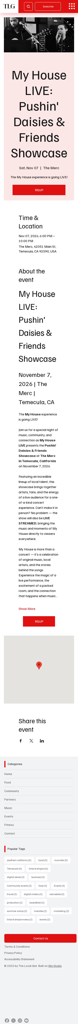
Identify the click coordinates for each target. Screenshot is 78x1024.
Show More (27, 608)
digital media (34, 894)
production (16, 902)
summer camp (18, 911)
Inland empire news (21, 919)
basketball (38, 902)
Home (8, 774)
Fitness (9, 824)
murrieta (62, 860)
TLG (9, 6)
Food (7, 782)
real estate (58, 894)
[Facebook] (7, 1020)
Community (11, 791)
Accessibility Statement (19, 959)
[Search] (28, 6)
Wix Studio (55, 966)
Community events (20, 885)
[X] (13, 1020)
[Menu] (72, 6)
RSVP (39, 190)
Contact (9, 833)
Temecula (15, 868)
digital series (17, 877)
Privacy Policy (13, 953)
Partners (10, 799)
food (44, 885)
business (39, 877)
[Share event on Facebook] (21, 741)
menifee (41, 911)
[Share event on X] (31, 741)
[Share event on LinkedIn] (42, 741)
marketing (63, 911)
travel (13, 894)
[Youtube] (26, 1020)
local (44, 860)
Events (8, 816)
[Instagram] (20, 1020)
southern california (20, 860)
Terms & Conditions (17, 946)
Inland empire (40, 868)
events (46, 919)
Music (8, 808)
